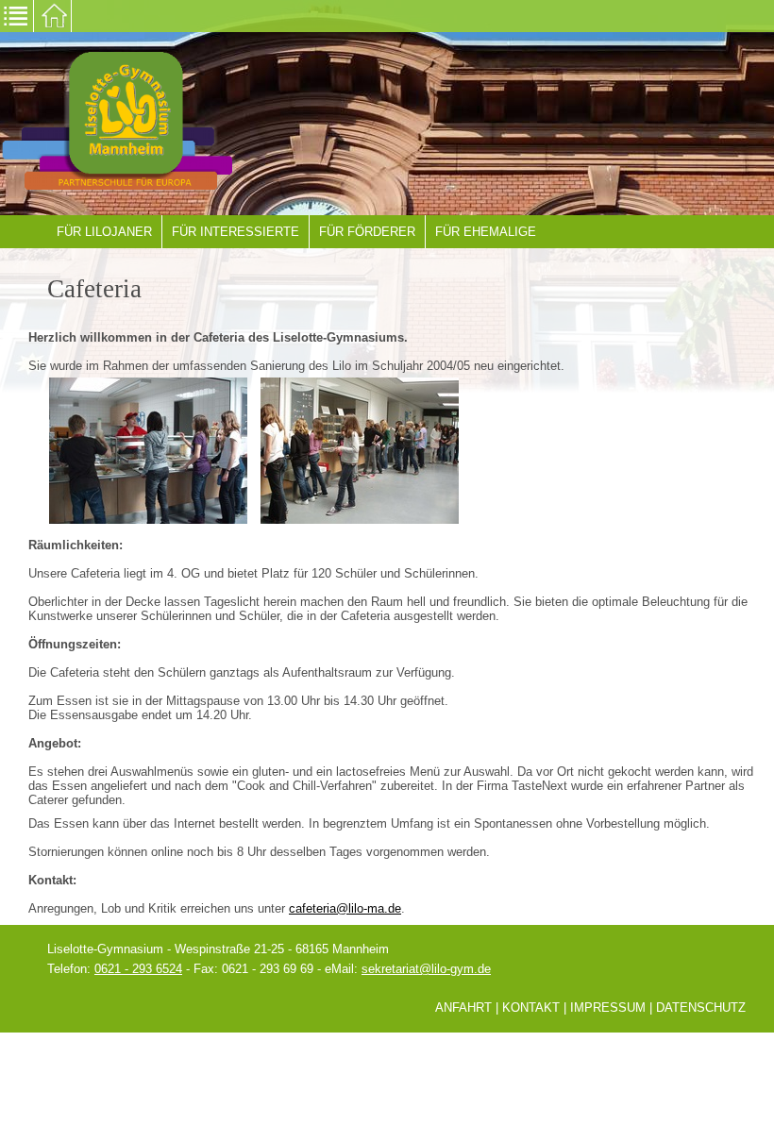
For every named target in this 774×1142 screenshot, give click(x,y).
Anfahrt (463, 1007)
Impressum (608, 1007)
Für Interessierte (235, 232)
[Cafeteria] (148, 450)
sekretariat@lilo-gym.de (426, 969)
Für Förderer (367, 232)
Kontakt (531, 1007)
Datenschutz (701, 1007)
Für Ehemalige (485, 232)
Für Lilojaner (104, 232)
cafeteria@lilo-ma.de (345, 908)
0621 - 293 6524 (138, 969)
